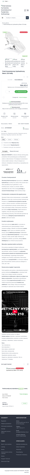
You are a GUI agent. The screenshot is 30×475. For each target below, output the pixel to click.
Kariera (3, 456)
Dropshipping (19, 452)
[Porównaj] (27, 77)
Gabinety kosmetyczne (21, 444)
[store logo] (7, 10)
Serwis (2, 449)
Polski (6, 1)
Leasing (3, 446)
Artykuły (3, 428)
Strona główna (5, 23)
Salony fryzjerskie (20, 446)
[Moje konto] (25, 10)
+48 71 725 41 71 (20, 428)
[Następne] (27, 63)
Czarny (9, 139)
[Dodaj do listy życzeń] (24, 77)
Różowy (16, 139)
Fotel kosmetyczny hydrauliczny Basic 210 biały (15, 24)
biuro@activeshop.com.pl (22, 432)
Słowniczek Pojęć (5, 461)
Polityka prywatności (6, 423)
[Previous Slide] (24, 364)
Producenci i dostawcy (21, 454)
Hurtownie (18, 449)
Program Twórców (5, 458)
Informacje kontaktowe (6, 426)
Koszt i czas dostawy (6, 444)
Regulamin (3, 421)
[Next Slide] (28, 364)
